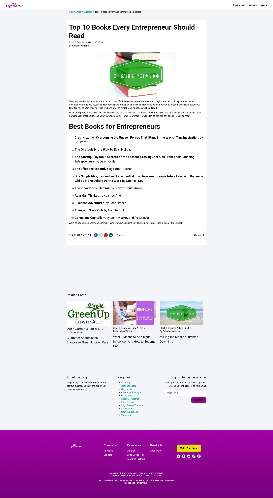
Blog (71, 12)
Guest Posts (127, 395)
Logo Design (127, 402)
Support (253, 5)
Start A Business (84, 12)
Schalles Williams (80, 45)
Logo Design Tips (135, 455)
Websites (126, 415)
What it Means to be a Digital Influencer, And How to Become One (134, 341)
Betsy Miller (76, 332)
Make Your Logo (188, 448)
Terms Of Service (120, 476)
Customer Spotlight (131, 392)
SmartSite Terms (152, 476)
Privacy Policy (136, 476)
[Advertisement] (136, 268)
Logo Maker (239, 5)
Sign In (264, 5)
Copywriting (127, 389)
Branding (125, 382)
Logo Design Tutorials (132, 405)
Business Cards (128, 386)
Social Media (127, 408)
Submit (198, 400)
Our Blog (131, 450)
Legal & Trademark (130, 398)
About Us (108, 450)
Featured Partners (136, 459)
